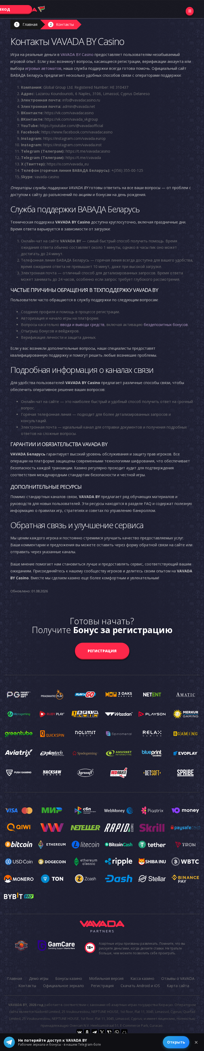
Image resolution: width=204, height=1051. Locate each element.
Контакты (65, 24)
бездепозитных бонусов (166, 324)
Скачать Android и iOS (140, 985)
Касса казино (142, 978)
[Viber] (109, 1032)
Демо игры (38, 978)
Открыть (176, 1042)
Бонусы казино (68, 978)
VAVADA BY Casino (77, 54)
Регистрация (102, 650)
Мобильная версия (106, 978)
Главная (30, 24)
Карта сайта (178, 985)
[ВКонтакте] (79, 1032)
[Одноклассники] (87, 1032)
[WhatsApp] (117, 1032)
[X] (102, 1032)
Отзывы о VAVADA (177, 978)
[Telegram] (94, 1032)
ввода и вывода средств (82, 324)
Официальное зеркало (63, 985)
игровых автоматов (43, 68)
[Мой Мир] (124, 1032)
